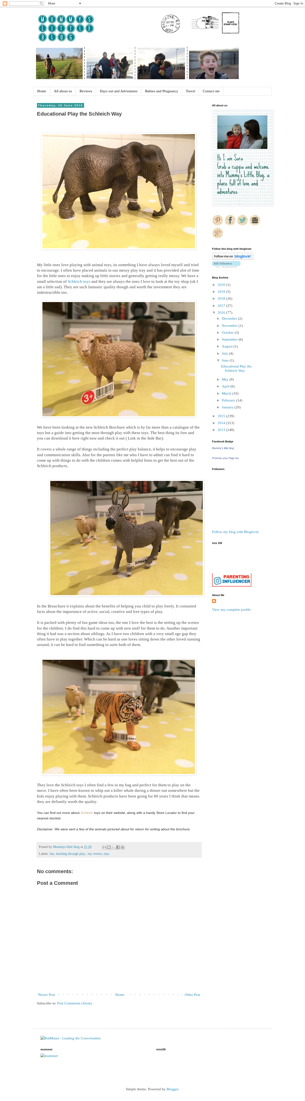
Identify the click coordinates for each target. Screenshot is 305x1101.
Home (41, 91)
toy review (95, 854)
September (230, 339)
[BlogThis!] (109, 847)
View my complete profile (231, 610)
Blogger (172, 1089)
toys (106, 854)
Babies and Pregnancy (161, 91)
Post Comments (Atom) (74, 1003)
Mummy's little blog (223, 448)
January (228, 407)
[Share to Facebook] (118, 847)
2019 (222, 292)
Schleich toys (79, 281)
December (230, 318)
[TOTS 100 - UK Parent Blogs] (231, 572)
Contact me (211, 91)
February (229, 400)
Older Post (192, 995)
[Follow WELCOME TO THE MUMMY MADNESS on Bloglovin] (232, 258)
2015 (222, 416)
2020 (222, 285)
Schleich (87, 813)
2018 (222, 298)
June (226, 360)
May (225, 379)
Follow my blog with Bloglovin (235, 532)
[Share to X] (113, 847)
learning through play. (71, 854)
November (230, 326)
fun (52, 854)
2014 (222, 423)
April (226, 386)
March (227, 393)
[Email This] (104, 847)
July (225, 353)
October (228, 332)
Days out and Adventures (118, 91)
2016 (222, 312)
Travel (190, 91)
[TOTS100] (231, 585)
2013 (222, 430)
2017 (222, 306)
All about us (63, 91)
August (228, 346)
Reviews (86, 91)
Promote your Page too (225, 458)
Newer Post (46, 995)
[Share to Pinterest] (122, 847)
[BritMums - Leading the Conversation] (71, 1038)
